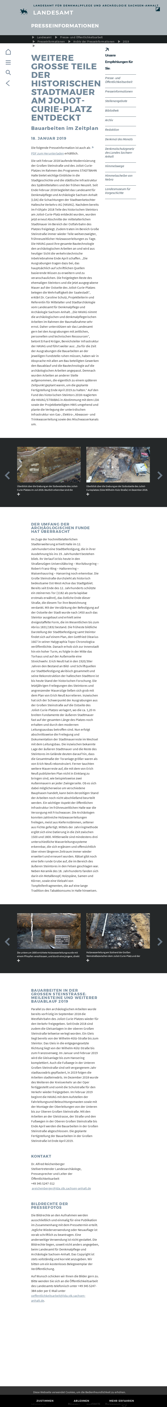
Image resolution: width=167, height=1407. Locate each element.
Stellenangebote (116, 101)
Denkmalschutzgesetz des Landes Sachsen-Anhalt (119, 152)
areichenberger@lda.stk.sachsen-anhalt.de (61, 1188)
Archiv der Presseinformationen (93, 41)
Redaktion (112, 129)
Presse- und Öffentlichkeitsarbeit (81, 37)
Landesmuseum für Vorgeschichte (117, 191)
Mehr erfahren (121, 1400)
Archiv (109, 120)
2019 (126, 41)
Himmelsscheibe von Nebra (118, 177)
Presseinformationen (51, 41)
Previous (7, 475)
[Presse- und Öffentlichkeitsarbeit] (83, 12)
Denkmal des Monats (119, 139)
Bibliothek (112, 110)
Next (160, 475)
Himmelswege (114, 166)
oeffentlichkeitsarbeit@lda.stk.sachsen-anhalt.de (58, 1298)
